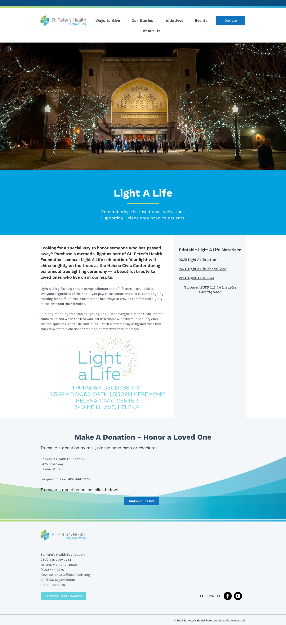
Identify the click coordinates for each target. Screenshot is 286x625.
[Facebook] (228, 596)
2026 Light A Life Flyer (196, 278)
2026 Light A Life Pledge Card (203, 269)
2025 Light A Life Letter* (198, 259)
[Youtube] (238, 596)
